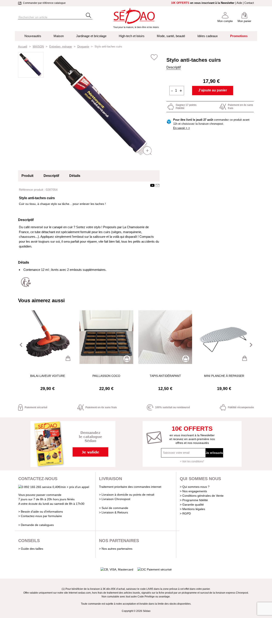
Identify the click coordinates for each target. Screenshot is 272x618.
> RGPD (185, 513)
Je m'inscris (214, 452)
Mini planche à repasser (224, 376)
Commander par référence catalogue (44, 2)
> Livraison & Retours (113, 512)
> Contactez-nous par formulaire (40, 516)
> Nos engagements (193, 491)
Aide (239, 2)
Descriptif (173, 67)
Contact (249, 2)
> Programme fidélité (194, 500)
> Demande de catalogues (36, 525)
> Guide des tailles (30, 548)
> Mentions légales (192, 509)
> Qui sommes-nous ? (195, 486)
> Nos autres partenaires (115, 548)
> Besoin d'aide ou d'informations (40, 511)
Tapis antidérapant (165, 376)
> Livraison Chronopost (114, 499)
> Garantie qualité (192, 504)
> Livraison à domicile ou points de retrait (126, 494)
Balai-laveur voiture (47, 376)
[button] (21, 345)
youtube (152, 185)
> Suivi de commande (113, 508)
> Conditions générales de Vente (202, 495)
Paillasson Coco (106, 376)
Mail (157, 185)
